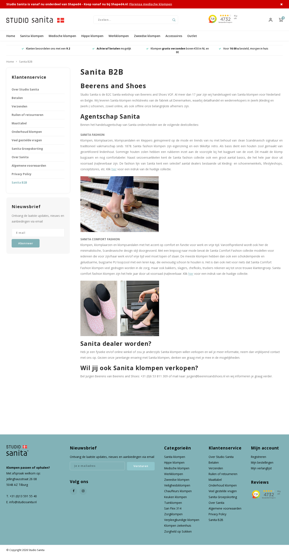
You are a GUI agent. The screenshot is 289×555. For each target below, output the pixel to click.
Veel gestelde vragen (27, 140)
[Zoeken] (174, 19)
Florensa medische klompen (150, 4)
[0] (281, 19)
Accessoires (173, 36)
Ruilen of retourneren (27, 115)
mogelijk (114, 48)
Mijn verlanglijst (261, 468)
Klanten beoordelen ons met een (48, 48)
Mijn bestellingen (262, 462)
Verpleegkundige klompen (181, 520)
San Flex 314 (172, 508)
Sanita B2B (25, 61)
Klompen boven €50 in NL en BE (180, 50)
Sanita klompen (32, 36)
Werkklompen (119, 36)
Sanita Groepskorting (27, 149)
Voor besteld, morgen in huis (245, 48)
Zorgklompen (173, 514)
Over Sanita (20, 157)
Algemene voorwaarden (29, 166)
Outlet (192, 36)
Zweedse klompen (147, 36)
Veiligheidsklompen (177, 485)
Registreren (258, 457)
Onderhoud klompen (27, 132)
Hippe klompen (92, 36)
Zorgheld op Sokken (178, 531)
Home (10, 36)
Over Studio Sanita (25, 89)
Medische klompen (62, 36)
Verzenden (19, 106)
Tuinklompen (173, 503)
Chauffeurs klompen (178, 491)
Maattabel (19, 123)
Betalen (17, 98)
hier (114, 169)
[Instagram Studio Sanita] (83, 491)
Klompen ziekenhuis (177, 525)
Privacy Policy (22, 174)
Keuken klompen (175, 497)
